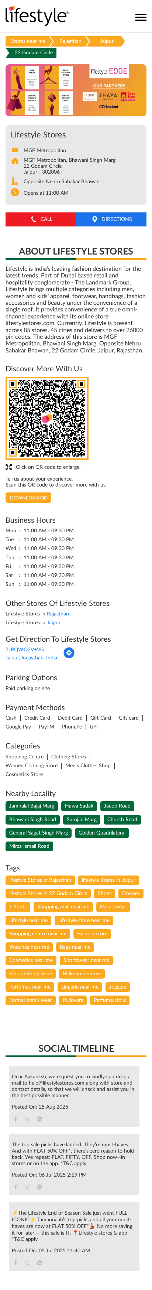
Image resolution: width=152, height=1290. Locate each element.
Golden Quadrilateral (102, 833)
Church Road (122, 819)
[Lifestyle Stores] (37, 16)
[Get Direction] (69, 657)
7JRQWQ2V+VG (25, 649)
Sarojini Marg (82, 819)
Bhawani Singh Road (32, 819)
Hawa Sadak (79, 806)
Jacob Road (117, 806)
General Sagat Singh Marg (38, 833)
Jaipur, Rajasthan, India (31, 658)
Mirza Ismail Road (29, 846)
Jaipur (107, 41)
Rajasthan (70, 41)
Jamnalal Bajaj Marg (31, 806)
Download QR (28, 498)
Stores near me (28, 41)
